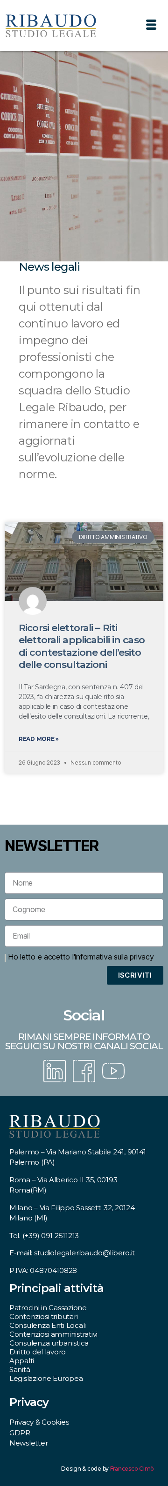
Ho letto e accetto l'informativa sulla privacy (81, 956)
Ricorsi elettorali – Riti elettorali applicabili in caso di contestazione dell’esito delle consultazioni (82, 646)
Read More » (39, 738)
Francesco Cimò (132, 1468)
